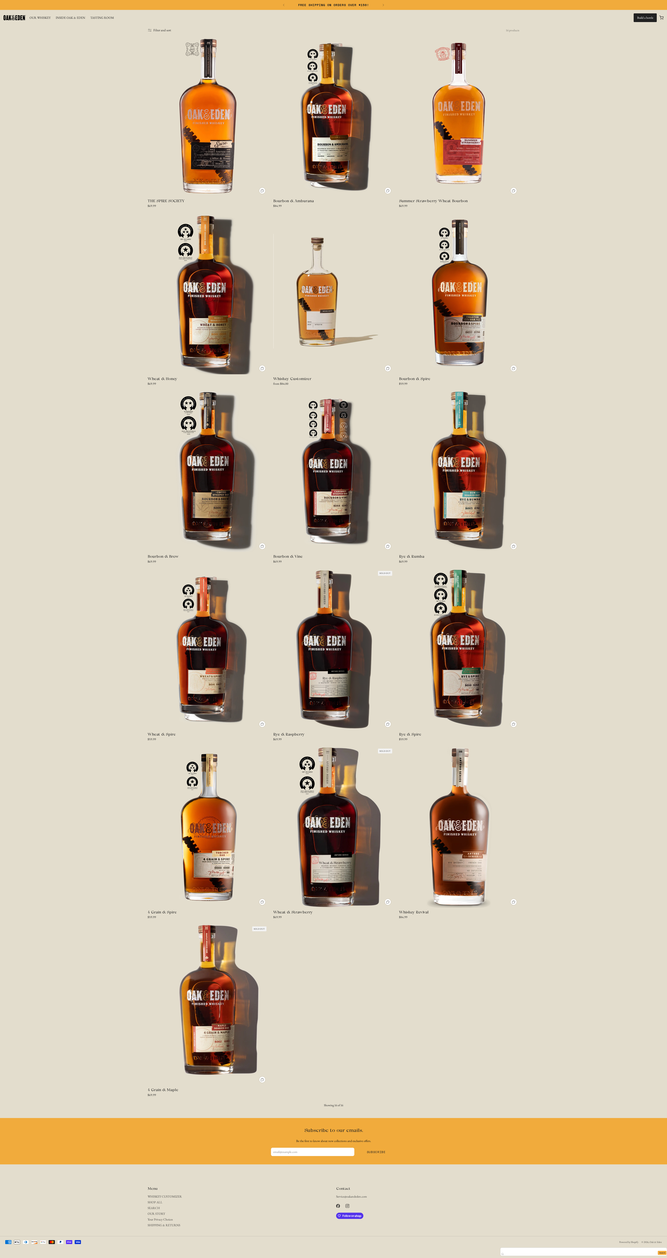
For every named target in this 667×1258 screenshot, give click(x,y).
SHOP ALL (155, 1202)
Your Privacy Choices (160, 1219)
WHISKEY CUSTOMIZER (165, 1196)
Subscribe (376, 1152)
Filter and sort (162, 30)
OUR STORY (156, 1214)
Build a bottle (645, 18)
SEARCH (154, 1208)
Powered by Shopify (628, 1242)
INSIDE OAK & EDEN (70, 18)
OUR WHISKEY (40, 18)
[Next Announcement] (383, 5)
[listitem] (333, 5)
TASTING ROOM (102, 18)
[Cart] (661, 18)
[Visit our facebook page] (338, 1206)
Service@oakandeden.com (351, 1196)
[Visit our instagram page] (347, 1206)
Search (662, 1253)
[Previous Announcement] (283, 5)
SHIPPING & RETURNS (164, 1225)
